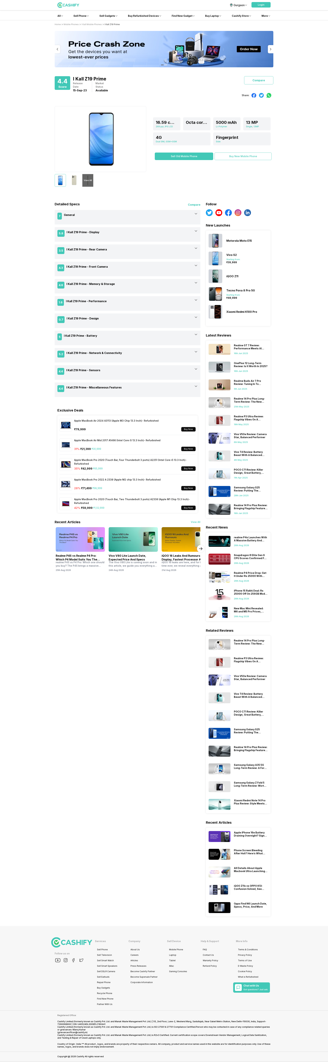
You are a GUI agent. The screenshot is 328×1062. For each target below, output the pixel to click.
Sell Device (174, 941)
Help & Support (210, 941)
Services (100, 941)
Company (134, 941)
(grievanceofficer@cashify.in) (72, 1032)
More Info (242, 941)
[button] (261, 5)
